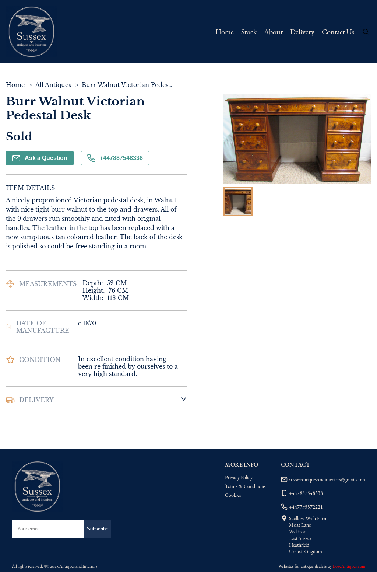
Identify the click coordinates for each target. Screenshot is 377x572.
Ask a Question (46, 158)
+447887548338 (121, 158)
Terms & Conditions (245, 486)
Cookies (233, 495)
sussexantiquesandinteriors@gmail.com (327, 479)
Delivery (302, 31)
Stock (249, 31)
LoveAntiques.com (349, 566)
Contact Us (338, 31)
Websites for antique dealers (302, 566)
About (273, 31)
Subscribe (97, 528)
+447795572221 (306, 506)
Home (224, 31)
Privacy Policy (239, 477)
